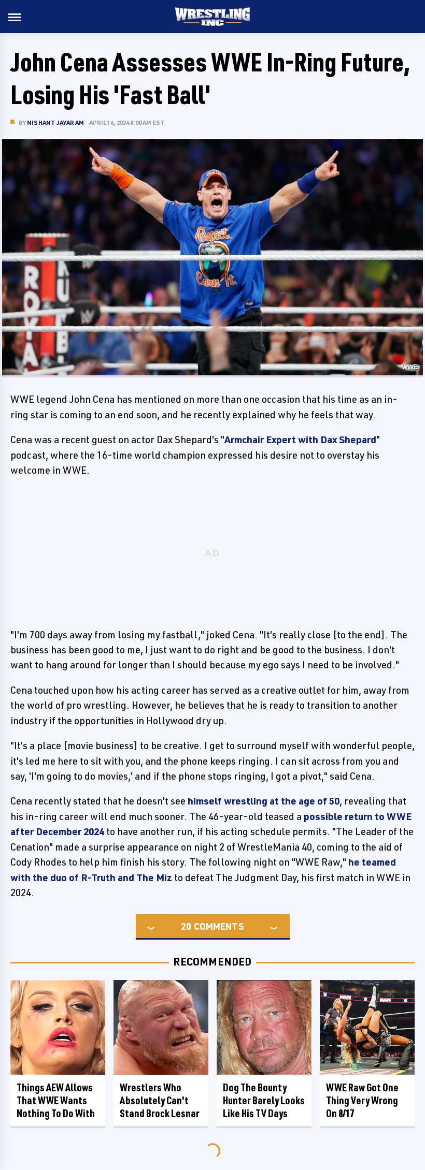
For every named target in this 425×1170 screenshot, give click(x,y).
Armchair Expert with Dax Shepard (300, 439)
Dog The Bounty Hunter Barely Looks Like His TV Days (264, 1100)
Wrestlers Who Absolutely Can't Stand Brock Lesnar (160, 1100)
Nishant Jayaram (55, 122)
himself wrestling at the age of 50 (263, 801)
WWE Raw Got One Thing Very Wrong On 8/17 (362, 1100)
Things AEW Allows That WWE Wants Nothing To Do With (56, 1100)
